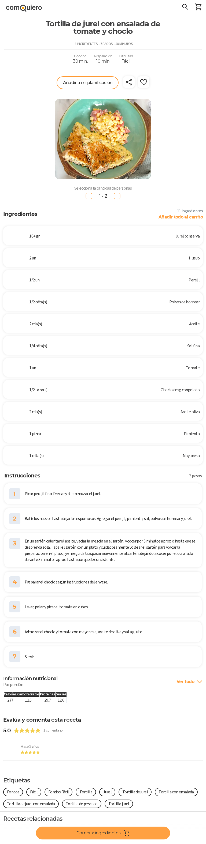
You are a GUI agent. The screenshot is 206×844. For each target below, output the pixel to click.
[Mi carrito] (198, 7)
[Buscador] (185, 7)
